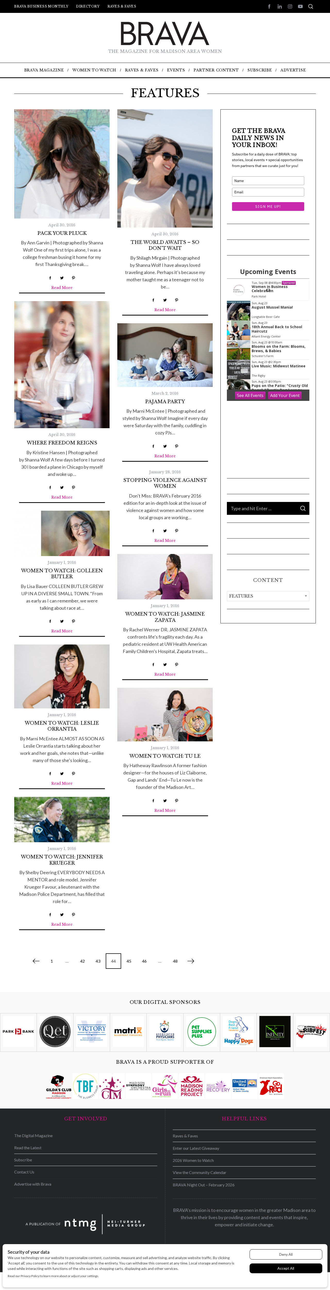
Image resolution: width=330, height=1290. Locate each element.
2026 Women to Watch (193, 1160)
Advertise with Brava (32, 1183)
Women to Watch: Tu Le (165, 756)
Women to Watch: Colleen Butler (62, 574)
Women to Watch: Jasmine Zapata (165, 617)
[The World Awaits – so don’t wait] (165, 168)
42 (82, 960)
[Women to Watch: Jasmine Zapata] (165, 576)
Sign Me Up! (268, 206)
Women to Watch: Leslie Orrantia (62, 726)
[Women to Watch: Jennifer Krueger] (62, 819)
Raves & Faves (122, 6)
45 (129, 960)
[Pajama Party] (165, 355)
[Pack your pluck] (62, 164)
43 (98, 960)
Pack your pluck (62, 233)
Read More (61, 288)
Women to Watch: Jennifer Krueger (62, 860)
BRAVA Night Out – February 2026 (204, 1184)
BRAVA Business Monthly (41, 6)
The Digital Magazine (33, 1135)
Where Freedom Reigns (62, 443)
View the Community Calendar (199, 1172)
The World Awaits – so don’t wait (165, 245)
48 (175, 960)
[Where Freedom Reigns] (62, 364)
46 (144, 960)
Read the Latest (28, 1147)
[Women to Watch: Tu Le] (165, 714)
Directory (88, 6)
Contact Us (24, 1171)
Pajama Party (165, 401)
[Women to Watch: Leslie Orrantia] (62, 676)
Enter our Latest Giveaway (196, 1148)
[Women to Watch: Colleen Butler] (62, 533)
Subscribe (23, 1159)
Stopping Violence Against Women (165, 483)
